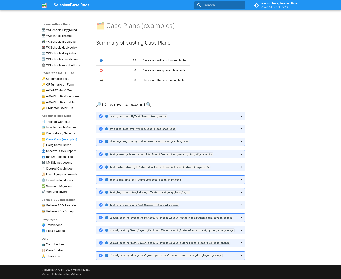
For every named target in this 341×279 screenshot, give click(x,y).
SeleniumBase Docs (56, 24)
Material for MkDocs (68, 274)
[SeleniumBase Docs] (44, 5)
